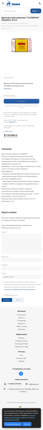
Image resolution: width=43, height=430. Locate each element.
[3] (9, 78)
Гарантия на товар (21, 347)
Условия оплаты (21, 341)
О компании (21, 315)
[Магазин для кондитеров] (12, 135)
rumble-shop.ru (8, 131)
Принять (27, 424)
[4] (11, 78)
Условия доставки (21, 344)
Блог (21, 355)
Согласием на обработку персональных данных (19, 289)
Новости (21, 318)
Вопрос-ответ (21, 358)
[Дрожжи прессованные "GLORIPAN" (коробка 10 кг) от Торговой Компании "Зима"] (21, 46)
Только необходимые (13, 424)
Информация (21, 334)
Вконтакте (21, 374)
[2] (7, 78)
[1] (5, 78)
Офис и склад (22, 326)
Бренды (21, 361)
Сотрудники (21, 320)
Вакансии (21, 323)
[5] (13, 78)
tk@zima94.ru (13, 122)
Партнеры (21, 329)
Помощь (21, 338)
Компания (21, 311)
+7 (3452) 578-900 (14, 384)
